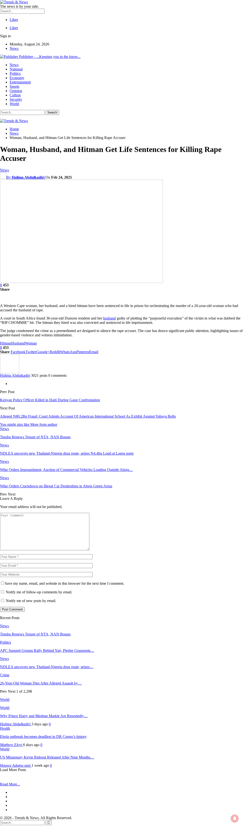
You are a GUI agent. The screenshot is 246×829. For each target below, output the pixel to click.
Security (16, 99)
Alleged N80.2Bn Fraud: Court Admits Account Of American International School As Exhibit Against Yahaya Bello (88, 416)
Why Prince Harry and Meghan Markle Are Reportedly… (44, 716)
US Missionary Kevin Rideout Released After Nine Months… (47, 757)
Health (5, 728)
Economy (17, 78)
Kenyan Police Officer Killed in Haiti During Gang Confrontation (50, 400)
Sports (14, 86)
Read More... (10, 784)
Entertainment (20, 82)
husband (109, 318)
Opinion (16, 91)
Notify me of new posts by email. (31, 601)
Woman (31, 343)
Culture (15, 95)
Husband (18, 343)
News (14, 48)
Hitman (5, 343)
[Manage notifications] (235, 818)
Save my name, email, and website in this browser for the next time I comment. (64, 583)
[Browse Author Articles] (9, 372)
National (16, 69)
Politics (15, 73)
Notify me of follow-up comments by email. (39, 592)
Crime (4, 675)
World (14, 104)
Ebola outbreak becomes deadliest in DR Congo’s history (43, 737)
